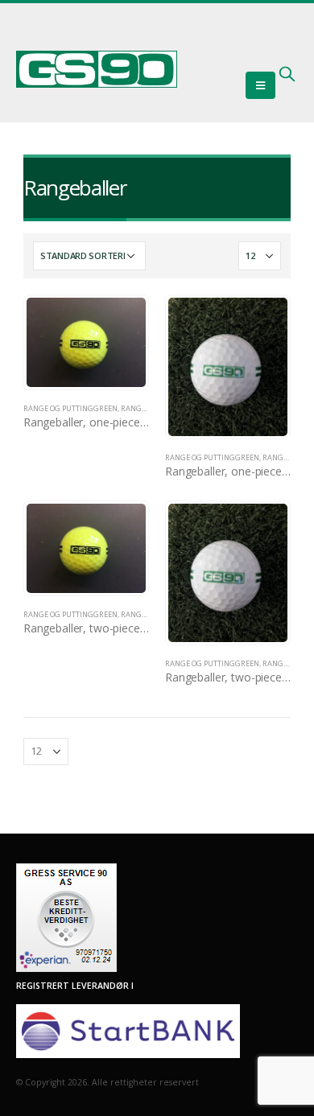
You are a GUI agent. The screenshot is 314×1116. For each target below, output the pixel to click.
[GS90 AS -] (96, 69)
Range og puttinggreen (70, 408)
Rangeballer (146, 408)
